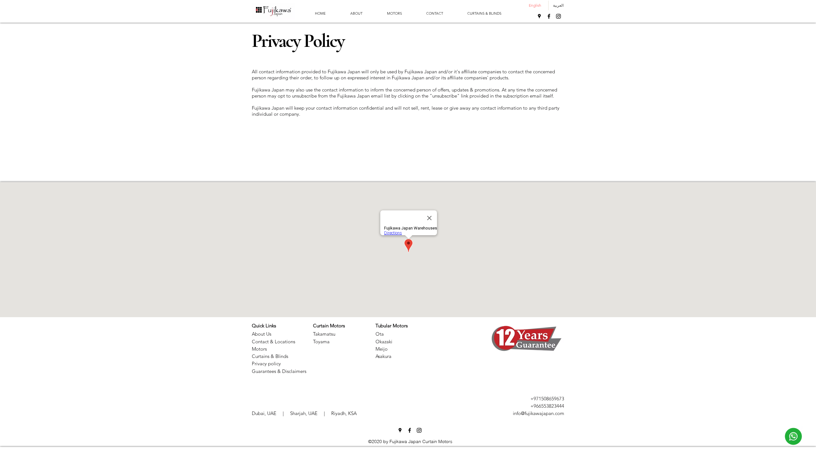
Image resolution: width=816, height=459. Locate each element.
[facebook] (549, 16)
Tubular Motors (391, 326)
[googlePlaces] (539, 16)
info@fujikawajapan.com (538, 413)
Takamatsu (324, 334)
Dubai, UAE (264, 413)
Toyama (321, 342)
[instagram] (558, 16)
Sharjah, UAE (303, 413)
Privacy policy (266, 364)
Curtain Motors (329, 326)
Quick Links (264, 326)
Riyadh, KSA (344, 413)
